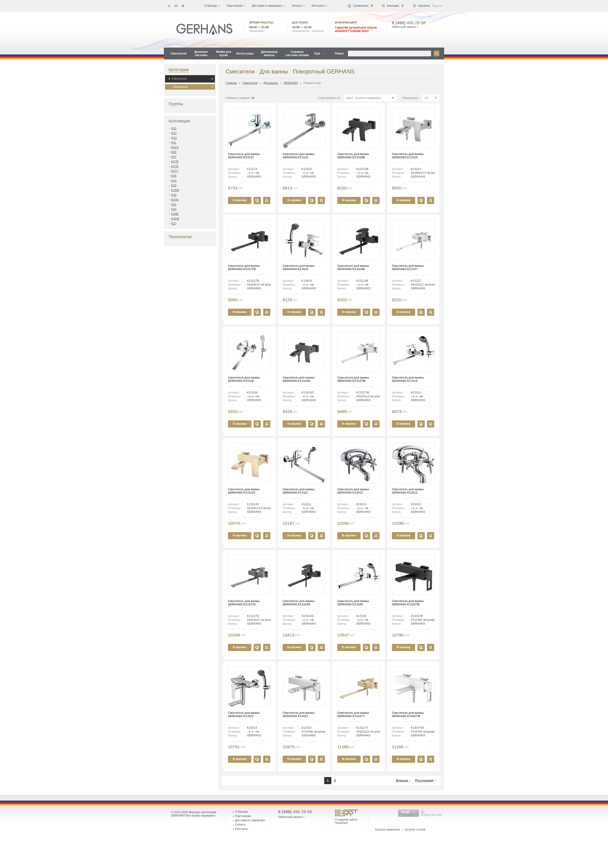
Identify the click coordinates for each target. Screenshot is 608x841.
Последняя (424, 780)
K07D (175, 166)
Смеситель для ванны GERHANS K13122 (298, 155)
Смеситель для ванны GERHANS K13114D (298, 602)
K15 (173, 185)
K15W (175, 190)
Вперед (402, 780)
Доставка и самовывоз (250, 820)
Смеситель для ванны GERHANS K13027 (298, 714)
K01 (173, 142)
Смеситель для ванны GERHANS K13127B (244, 267)
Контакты (241, 829)
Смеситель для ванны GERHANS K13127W (353, 379)
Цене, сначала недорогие (363, 98)
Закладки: (393, 5)
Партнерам (243, 816)
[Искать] (436, 53)
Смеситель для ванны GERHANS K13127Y (353, 714)
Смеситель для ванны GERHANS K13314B (353, 155)
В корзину (240, 200)
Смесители (179, 78)
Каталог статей (415, 829)
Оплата (240, 824)
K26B (174, 214)
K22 (173, 204)
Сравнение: (361, 5)
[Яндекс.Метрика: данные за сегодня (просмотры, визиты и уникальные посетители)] (432, 813)
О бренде (241, 811)
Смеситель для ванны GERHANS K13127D (244, 602)
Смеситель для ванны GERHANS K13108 (244, 379)
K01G (175, 147)
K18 (173, 195)
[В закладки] (266, 200)
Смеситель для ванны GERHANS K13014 (298, 267)
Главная (231, 83)
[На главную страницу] (204, 29)
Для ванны (181, 86)
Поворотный (312, 83)
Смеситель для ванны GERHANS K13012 (408, 491)
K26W (175, 218)
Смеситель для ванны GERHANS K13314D (298, 379)
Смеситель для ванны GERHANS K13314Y (244, 491)
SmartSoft (341, 823)
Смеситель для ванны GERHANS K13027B (408, 602)
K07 (173, 157)
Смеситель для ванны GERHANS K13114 (408, 379)
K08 (173, 176)
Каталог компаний (387, 829)
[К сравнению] (257, 200)
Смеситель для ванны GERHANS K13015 (244, 714)
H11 (173, 128)
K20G (175, 199)
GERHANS (291, 83)
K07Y (174, 171)
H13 (174, 138)
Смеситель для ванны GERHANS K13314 (408, 155)
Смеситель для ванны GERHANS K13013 (353, 491)
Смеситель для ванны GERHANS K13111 (298, 491)
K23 (173, 209)
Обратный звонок (404, 27)
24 (426, 98)
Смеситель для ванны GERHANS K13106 (353, 602)
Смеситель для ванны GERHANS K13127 (408, 267)
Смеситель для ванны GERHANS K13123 (244, 155)
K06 (173, 152)
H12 (174, 133)
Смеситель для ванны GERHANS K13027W (408, 714)
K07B (174, 161)
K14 (173, 180)
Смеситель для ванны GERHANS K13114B (353, 267)
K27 (173, 223)
